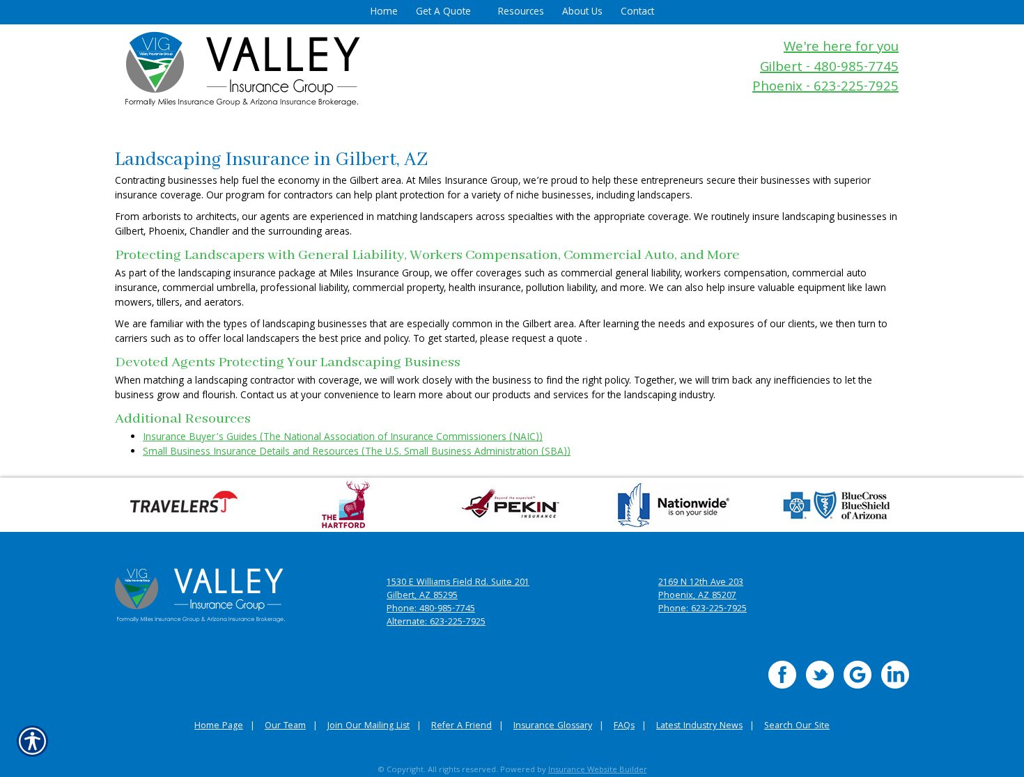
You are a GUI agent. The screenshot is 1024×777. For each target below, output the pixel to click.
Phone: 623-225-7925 (702, 609)
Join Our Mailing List (368, 726)
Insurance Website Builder (597, 770)
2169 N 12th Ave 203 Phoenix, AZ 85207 (700, 590)
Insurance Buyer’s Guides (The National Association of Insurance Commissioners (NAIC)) (343, 438)
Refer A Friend (461, 726)
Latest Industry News (699, 726)
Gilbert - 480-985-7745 (829, 68)
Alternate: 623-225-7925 (436, 622)
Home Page (218, 726)
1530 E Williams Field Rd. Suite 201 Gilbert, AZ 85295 (458, 590)
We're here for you (841, 48)
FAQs (624, 726)
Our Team (285, 726)
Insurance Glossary (552, 726)
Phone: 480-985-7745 (431, 609)
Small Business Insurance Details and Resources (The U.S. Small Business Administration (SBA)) (357, 452)
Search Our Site (797, 726)
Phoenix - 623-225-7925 (825, 88)
